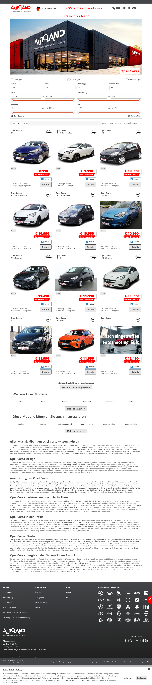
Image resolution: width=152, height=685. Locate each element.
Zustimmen (141, 678)
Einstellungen (127, 678)
